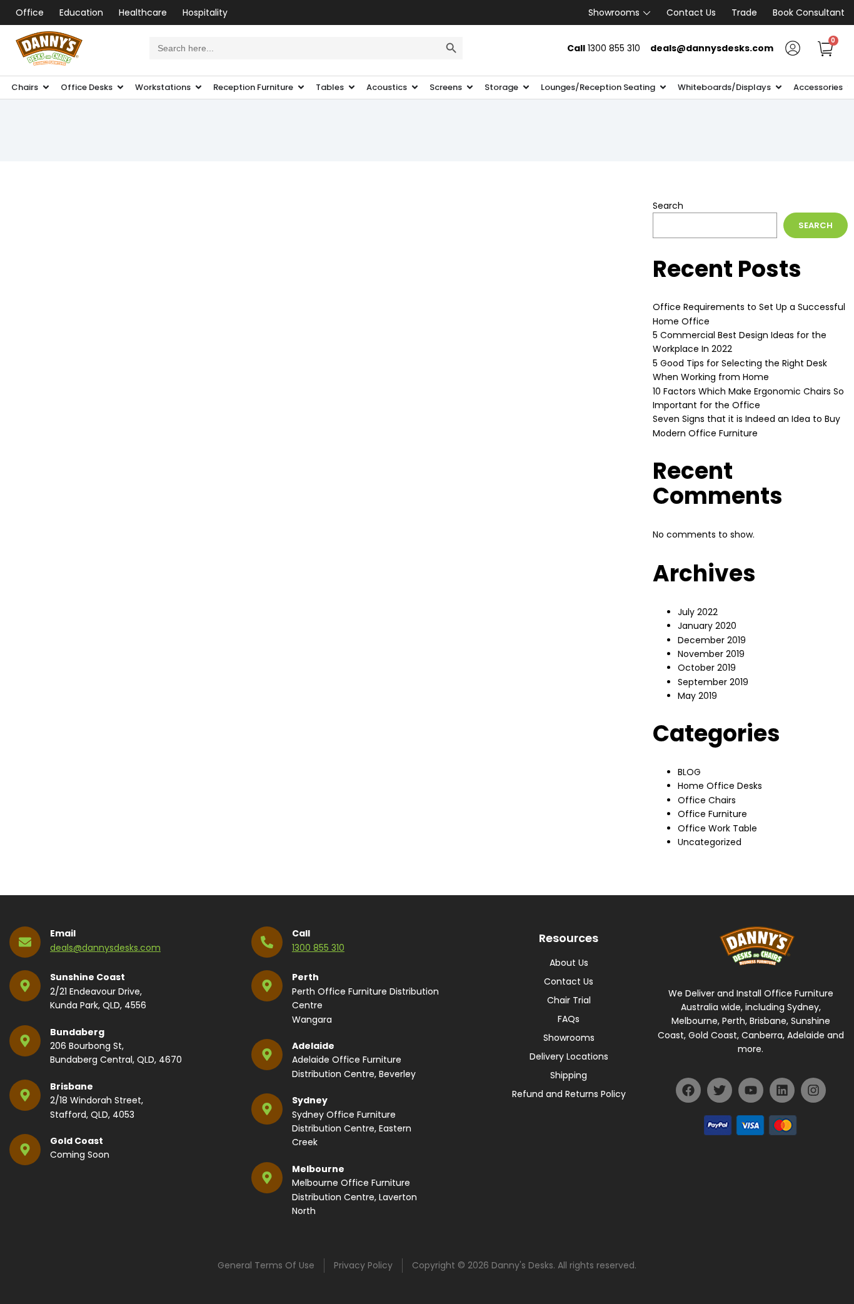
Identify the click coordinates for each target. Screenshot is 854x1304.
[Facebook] (688, 1090)
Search (668, 205)
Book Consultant (809, 12)
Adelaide (313, 1046)
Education (81, 12)
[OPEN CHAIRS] (46, 87)
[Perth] (267, 985)
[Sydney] (267, 1109)
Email (63, 933)
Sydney (310, 1100)
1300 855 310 (318, 947)
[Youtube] (750, 1090)
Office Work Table (717, 828)
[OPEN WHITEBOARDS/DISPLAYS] (778, 87)
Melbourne (318, 1169)
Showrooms (614, 12)
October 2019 (707, 667)
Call (301, 933)
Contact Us (691, 12)
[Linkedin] (782, 1090)
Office (30, 12)
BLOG (689, 772)
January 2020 (707, 625)
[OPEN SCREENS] (470, 87)
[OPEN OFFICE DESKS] (120, 87)
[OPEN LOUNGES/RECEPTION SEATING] (663, 87)
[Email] (25, 942)
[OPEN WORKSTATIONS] (198, 87)
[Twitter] (719, 1090)
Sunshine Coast (87, 977)
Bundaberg (77, 1032)
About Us (569, 962)
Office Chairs (707, 800)
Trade (744, 12)
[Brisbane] (25, 1095)
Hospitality (205, 12)
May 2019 (697, 696)
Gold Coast (76, 1141)
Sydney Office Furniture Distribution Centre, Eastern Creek (351, 1128)
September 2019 (713, 682)
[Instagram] (813, 1090)
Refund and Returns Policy (569, 1094)
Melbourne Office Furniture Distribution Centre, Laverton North (354, 1196)
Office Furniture (712, 814)
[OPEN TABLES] (351, 87)
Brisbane (71, 1086)
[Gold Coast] (25, 1149)
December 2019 (712, 640)
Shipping (568, 1075)
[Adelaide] (267, 1054)
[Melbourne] (267, 1177)
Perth (305, 977)
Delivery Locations (569, 1056)
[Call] (267, 942)
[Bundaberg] (25, 1040)
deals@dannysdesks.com (105, 947)
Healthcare (143, 12)
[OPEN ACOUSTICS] (414, 87)
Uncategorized (709, 842)
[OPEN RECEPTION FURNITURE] (301, 87)
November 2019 (711, 654)
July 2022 (698, 612)
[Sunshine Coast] (25, 985)
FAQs (569, 1019)
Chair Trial (569, 1000)
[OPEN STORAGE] (526, 87)
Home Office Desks (720, 786)
